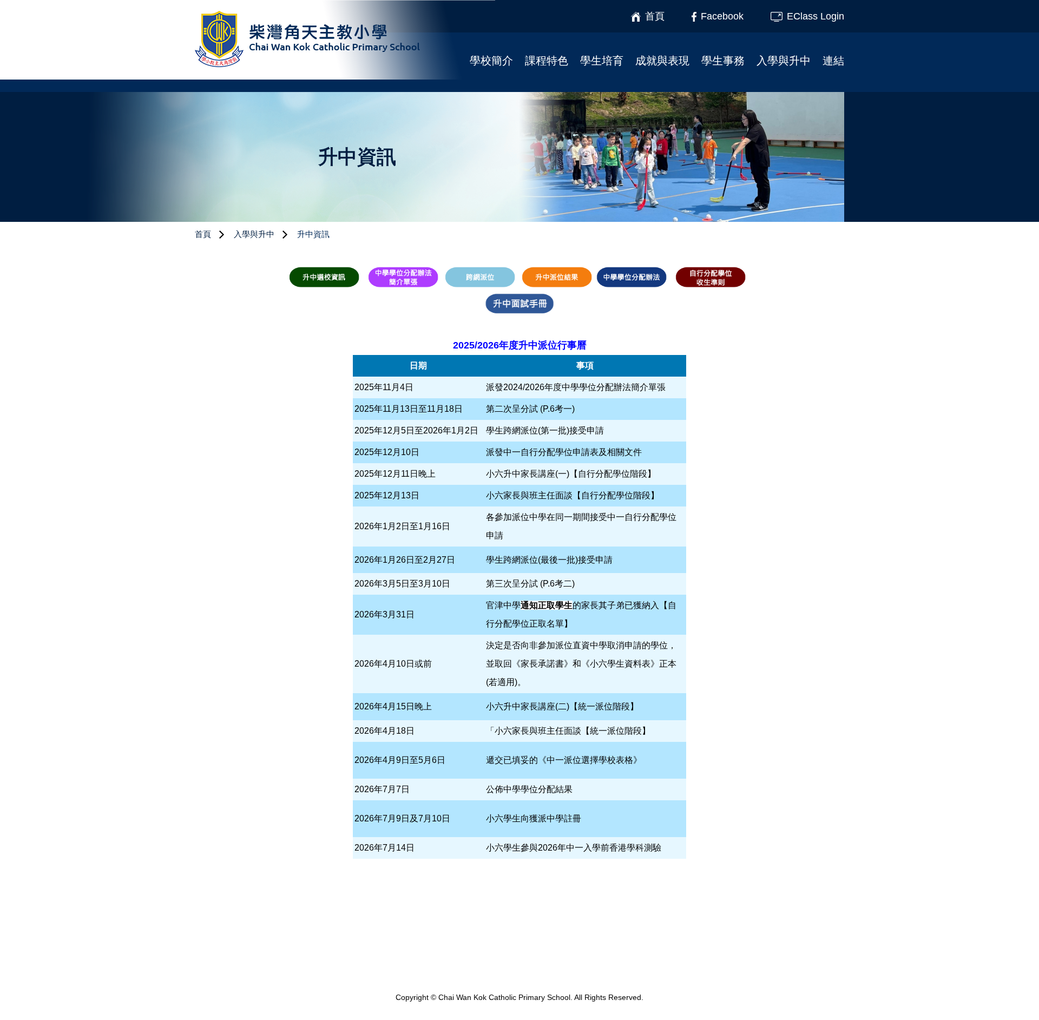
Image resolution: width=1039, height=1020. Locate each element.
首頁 (203, 234)
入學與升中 (784, 61)
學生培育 (601, 61)
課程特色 (546, 61)
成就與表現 (662, 61)
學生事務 (723, 61)
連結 (833, 61)
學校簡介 (491, 61)
